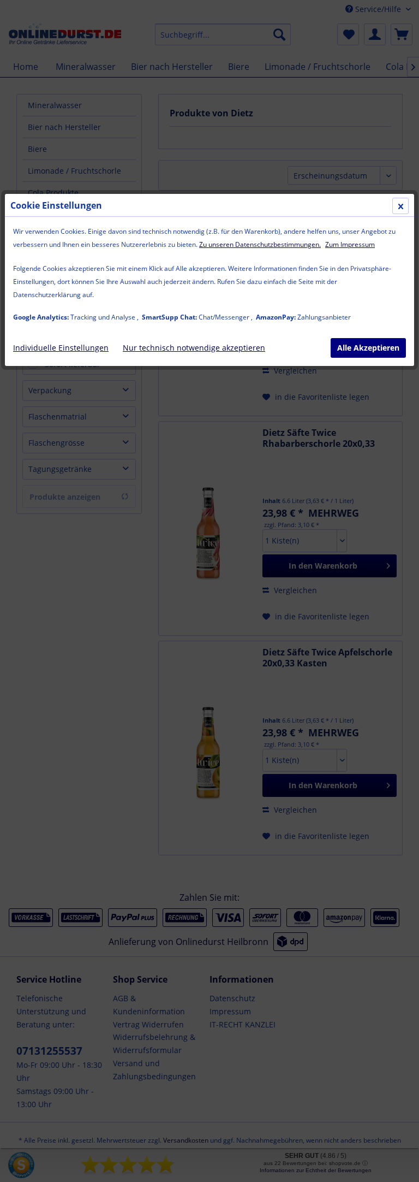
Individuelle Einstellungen (61, 347)
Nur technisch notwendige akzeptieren (194, 347)
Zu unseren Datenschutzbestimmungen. (260, 244)
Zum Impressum (350, 244)
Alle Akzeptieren (368, 347)
